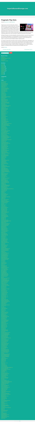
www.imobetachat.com (4, 323)
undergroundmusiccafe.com (5, 416)
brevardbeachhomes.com (4, 142)
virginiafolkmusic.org (4, 189)
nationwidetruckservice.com (5, 288)
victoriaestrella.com (4, 291)
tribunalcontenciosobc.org (5, 224)
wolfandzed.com (3, 361)
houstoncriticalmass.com (4, 220)
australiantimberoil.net (4, 135)
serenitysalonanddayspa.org (5, 88)
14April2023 (13, 22)
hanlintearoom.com (4, 397)
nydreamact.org (3, 107)
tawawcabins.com (3, 156)
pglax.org (2, 277)
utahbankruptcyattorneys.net (5, 153)
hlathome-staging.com (4, 180)
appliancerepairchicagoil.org (5, 103)
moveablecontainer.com (4, 128)
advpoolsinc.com (3, 298)
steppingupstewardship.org (5, 356)
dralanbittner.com (3, 162)
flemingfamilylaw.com (4, 403)
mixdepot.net (3, 363)
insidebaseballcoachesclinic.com (5, 391)
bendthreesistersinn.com (4, 281)
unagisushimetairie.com (4, 108)
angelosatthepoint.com (4, 299)
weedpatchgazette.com (4, 163)
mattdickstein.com (4, 324)
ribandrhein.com (3, 191)
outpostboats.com (4, 206)
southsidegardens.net (4, 371)
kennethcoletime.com (4, 256)
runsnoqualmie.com (4, 346)
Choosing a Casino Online (6, 49)
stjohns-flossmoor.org (4, 282)
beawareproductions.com (4, 249)
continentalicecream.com (4, 230)
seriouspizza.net (3, 307)
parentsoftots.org (3, 319)
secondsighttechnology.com (5, 178)
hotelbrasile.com (3, 126)
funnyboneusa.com (3, 283)
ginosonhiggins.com (4, 271)
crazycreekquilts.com (4, 231)
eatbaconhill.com (3, 95)
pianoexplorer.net (3, 370)
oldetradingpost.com (4, 132)
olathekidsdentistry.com (4, 169)
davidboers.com (3, 322)
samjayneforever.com (4, 388)
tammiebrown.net (3, 263)
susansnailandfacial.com (4, 330)
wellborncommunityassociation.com (6, 123)
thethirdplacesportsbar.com (5, 373)
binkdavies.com (3, 232)
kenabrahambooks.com (4, 234)
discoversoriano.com (4, 214)
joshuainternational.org (4, 329)
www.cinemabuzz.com (4, 362)
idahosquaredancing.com (4, 155)
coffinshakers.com (3, 252)
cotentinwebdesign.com (4, 131)
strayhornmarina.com (4, 228)
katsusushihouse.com (4, 240)
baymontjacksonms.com (4, 275)
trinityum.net (3, 371)
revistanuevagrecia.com (4, 245)
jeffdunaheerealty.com (4, 336)
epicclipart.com (3, 112)
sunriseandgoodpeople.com (5, 279)
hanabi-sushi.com (3, 360)
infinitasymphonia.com (4, 238)
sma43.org (2, 353)
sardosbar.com (3, 158)
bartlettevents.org (4, 128)
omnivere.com (3, 92)
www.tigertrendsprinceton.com (5, 332)
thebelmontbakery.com (4, 100)
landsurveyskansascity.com (5, 343)
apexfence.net (3, 418)
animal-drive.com (3, 310)
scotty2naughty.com (4, 246)
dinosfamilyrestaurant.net (4, 136)
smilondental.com (3, 175)
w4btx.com (2, 172)
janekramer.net (3, 260)
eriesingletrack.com (4, 165)
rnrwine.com (3, 404)
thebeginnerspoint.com (4, 215)
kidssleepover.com (3, 97)
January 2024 (2, 67)
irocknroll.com (3, 153)
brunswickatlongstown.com (5, 258)
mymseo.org (3, 408)
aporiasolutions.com (4, 313)
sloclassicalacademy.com (4, 225)
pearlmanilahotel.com (4, 113)
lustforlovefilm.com (4, 237)
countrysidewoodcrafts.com (5, 102)
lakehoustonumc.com (4, 326)
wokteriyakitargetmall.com (5, 181)
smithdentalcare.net (4, 415)
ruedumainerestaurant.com (5, 242)
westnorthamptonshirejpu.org (5, 125)
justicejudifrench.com (4, 254)
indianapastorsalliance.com (5, 300)
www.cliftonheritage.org (4, 352)
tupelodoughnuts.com (4, 168)
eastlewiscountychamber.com (5, 223)
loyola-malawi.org (3, 204)
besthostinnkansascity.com (5, 414)
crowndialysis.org (3, 184)
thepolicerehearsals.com (4, 221)
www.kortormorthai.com (4, 340)
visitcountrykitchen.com (4, 269)
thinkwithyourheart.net (4, 152)
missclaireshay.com (3, 81)
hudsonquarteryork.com (4, 378)
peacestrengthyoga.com (4, 337)
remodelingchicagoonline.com (5, 354)
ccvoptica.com (3, 357)
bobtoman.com (3, 115)
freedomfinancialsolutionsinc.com (6, 337)
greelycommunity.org (4, 241)
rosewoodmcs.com (4, 364)
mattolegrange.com (4, 266)
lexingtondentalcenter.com (5, 182)
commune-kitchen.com (4, 235)
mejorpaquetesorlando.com (5, 170)
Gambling (5, 47)
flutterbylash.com (3, 396)
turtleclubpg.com (3, 289)
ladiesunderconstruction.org (5, 133)
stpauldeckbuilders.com (4, 344)
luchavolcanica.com (4, 287)
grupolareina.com (3, 129)
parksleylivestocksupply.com (5, 201)
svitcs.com (2, 306)
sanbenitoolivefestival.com (5, 212)
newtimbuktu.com (3, 94)
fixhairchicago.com (4, 303)
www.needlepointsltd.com (5, 349)
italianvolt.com (3, 159)
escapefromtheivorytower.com (5, 143)
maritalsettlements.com (4, 273)
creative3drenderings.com (5, 320)
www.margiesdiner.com (4, 347)
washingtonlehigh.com (4, 358)
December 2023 (3, 68)
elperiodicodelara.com (4, 83)
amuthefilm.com (3, 236)
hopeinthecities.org (4, 208)
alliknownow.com (3, 222)
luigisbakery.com (3, 359)
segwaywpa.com (3, 314)
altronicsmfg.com (3, 95)
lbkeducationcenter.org (4, 194)
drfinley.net (2, 402)
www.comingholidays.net (4, 216)
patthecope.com (3, 305)
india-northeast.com (4, 145)
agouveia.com (3, 406)
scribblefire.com (3, 197)
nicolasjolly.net (3, 237)
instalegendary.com (4, 104)
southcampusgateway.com (5, 121)
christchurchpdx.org (4, 233)
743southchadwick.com (4, 144)
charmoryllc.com (3, 218)
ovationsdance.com (4, 190)
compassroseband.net (4, 308)
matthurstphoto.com (4, 389)
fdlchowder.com (3, 348)
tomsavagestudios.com (4, 187)
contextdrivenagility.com (4, 250)
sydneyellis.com (3, 183)
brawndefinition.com (4, 229)
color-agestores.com (4, 203)
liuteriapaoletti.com (4, 279)
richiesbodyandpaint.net (4, 84)
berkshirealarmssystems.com (5, 160)
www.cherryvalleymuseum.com (5, 130)
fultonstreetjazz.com (4, 127)
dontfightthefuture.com (4, 146)
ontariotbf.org (3, 103)
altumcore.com (3, 309)
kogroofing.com (3, 117)
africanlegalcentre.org (4, 239)
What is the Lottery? (3, 59)
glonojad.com (3, 244)
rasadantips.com (3, 93)
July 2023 (2, 72)
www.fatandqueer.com (4, 341)
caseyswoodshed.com (4, 302)
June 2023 (2, 73)
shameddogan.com (4, 318)
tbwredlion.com (3, 384)
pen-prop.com (3, 331)
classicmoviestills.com (4, 212)
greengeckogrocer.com (4, 179)
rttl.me (2, 412)
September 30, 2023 (7, 22)
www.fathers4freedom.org (5, 333)
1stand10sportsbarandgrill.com (5, 171)
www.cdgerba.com (4, 379)
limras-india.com (3, 82)
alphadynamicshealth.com (4, 396)
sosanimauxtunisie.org (4, 116)
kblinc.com (2, 164)
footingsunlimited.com (4, 345)
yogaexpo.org (3, 198)
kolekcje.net (3, 192)
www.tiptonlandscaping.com (5, 355)
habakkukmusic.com (4, 327)
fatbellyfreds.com (3, 376)
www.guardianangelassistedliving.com (6, 381)
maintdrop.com (3, 114)
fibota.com (2, 379)
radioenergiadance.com (4, 119)
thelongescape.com (4, 265)
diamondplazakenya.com (4, 383)
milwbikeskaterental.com (4, 274)
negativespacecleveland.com (5, 278)
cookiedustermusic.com (4, 284)
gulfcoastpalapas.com (4, 315)
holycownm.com (3, 287)
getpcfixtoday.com (4, 110)
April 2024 (2, 64)
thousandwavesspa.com (4, 292)
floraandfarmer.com (4, 140)
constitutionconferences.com (5, 304)
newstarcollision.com (4, 176)
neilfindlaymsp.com (4, 294)
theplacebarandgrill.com (4, 296)
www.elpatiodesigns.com (4, 377)
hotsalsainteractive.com (4, 87)
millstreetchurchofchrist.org (5, 393)
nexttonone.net (3, 328)
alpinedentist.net (3, 118)
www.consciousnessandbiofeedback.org (7, 367)
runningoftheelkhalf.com (4, 335)
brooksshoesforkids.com (4, 312)
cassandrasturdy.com (4, 211)
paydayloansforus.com (4, 99)
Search (11, 52)
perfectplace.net (3, 195)
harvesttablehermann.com (5, 137)
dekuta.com (3, 362)
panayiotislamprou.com (4, 120)
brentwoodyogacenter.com (5, 354)
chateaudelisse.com (4, 122)
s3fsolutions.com (3, 141)
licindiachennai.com (4, 85)
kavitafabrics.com (3, 286)
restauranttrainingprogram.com (5, 185)
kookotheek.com (3, 120)
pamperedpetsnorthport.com (5, 166)
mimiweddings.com (4, 413)
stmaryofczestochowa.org (5, 253)
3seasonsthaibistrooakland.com (5, 196)
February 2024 (3, 66)
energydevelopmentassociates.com (6, 139)
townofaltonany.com (4, 276)
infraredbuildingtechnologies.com (6, 137)
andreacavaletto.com (4, 200)
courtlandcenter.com (4, 293)
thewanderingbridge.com (4, 254)
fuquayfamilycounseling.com (5, 405)
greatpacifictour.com (4, 290)
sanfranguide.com (3, 217)
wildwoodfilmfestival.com (5, 124)
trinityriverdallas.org (4, 195)
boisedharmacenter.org (4, 202)
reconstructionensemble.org (5, 285)
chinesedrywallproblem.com (5, 280)
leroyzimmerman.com (4, 401)
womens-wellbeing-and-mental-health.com (7, 188)
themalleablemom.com (4, 255)
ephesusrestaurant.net (4, 374)
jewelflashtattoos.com (4, 109)
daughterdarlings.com (4, 86)
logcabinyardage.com (4, 321)
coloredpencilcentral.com (5, 148)
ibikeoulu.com (3, 251)
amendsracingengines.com (5, 339)
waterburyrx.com (3, 297)
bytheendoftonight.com (4, 207)
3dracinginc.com (3, 219)
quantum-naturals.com (4, 386)
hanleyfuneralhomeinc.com (5, 170)
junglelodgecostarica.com (5, 267)
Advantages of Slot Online (4, 60)
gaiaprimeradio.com (4, 262)
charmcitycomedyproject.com (5, 248)
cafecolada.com (3, 213)
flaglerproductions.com (4, 229)
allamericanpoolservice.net (5, 186)
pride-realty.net (3, 395)
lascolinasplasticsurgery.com (5, 351)
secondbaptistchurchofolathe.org (6, 407)
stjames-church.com (4, 245)
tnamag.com (3, 311)
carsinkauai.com (3, 392)
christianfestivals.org (4, 268)
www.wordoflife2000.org (4, 154)
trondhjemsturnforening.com (5, 382)
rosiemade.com (3, 167)
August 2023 (2, 71)
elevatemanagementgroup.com (5, 400)
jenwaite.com (3, 399)
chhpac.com (3, 409)
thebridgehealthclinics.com (5, 316)
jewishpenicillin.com (4, 187)
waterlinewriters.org (4, 317)
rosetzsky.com (3, 243)
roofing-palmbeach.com (4, 145)
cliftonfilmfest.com (4, 149)
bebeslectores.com (4, 134)
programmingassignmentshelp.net (6, 96)
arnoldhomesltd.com (4, 147)
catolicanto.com (3, 193)
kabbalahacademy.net (4, 174)
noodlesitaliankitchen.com (5, 106)
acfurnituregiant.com (4, 90)
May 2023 (2, 74)
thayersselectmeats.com (4, 312)
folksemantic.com (3, 157)
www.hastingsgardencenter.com (5, 369)
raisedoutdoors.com (4, 151)
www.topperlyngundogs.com (5, 334)
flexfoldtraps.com (3, 338)
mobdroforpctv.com (4, 210)
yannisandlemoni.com (4, 162)
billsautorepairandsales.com (5, 385)
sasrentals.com (3, 177)
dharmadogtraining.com (4, 410)
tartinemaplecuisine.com (4, 259)
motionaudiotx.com (4, 411)
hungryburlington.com (4, 257)
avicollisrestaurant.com (4, 295)
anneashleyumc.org (4, 342)
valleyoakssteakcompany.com (5, 301)
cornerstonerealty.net (4, 366)
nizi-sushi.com (3, 261)
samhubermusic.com (4, 417)
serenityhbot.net (3, 329)
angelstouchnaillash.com (4, 173)
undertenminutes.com (4, 91)
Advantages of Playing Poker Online (5, 58)
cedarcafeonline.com (4, 89)
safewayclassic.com (4, 101)
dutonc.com (3, 264)
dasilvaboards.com (3, 226)
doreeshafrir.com (3, 247)
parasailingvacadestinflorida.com (5, 394)
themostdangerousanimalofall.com (6, 220)
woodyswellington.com (4, 375)
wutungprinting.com (4, 272)
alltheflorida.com (3, 390)
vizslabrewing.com (3, 161)
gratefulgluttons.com (4, 209)
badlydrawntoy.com (4, 325)
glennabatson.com (3, 227)
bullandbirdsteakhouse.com (5, 350)
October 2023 (3, 69)
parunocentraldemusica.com (5, 380)
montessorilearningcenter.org (5, 387)
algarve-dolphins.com (4, 270)
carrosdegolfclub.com (4, 138)
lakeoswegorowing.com (4, 404)
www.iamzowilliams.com (4, 368)
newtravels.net (3, 98)
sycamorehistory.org (4, 365)
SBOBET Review (3, 57)
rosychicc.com (3, 205)
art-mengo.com (3, 262)
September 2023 (3, 70)
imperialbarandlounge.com (5, 150)
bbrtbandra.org (3, 111)
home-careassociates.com (5, 199)
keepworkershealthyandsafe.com (6, 105)
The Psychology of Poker (28, 49)
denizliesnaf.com (3, 304)
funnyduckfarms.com (4, 398)
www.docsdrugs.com (4, 346)
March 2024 (2, 65)
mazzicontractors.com (4, 372)
